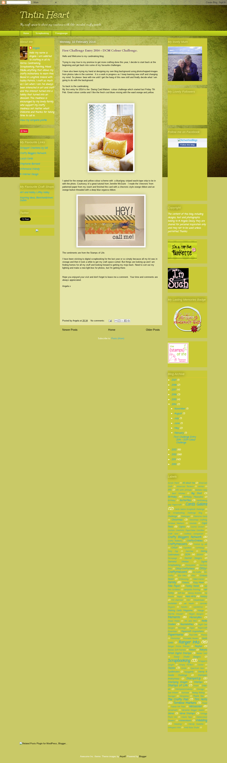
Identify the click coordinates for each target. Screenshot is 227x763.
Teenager (171, 696)
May (177, 428)
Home (26, 33)
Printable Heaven (190, 638)
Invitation (172, 603)
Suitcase (185, 692)
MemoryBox (195, 617)
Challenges (185, 516)
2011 (173, 459)
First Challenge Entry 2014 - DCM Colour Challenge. (99, 50)
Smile (183, 668)
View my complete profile (33, 120)
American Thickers (185, 486)
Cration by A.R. (200, 544)
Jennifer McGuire (118, 183)
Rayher (198, 646)
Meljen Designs (196, 614)
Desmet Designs (193, 558)
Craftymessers (177, 544)
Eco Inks (182, 575)
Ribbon (192, 649)
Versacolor (195, 706)
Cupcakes (187, 547)
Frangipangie (61, 33)
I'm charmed (177, 600)
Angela (36, 48)
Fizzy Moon (198, 582)
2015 (174, 399)
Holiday (203, 596)
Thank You (198, 696)
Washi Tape (186, 717)
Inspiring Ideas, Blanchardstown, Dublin (36, 199)
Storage (200, 689)
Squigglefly (188, 671)
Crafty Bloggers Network (33, 153)
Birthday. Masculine (193, 497)
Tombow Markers (184, 703)
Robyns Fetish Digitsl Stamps (187, 651)
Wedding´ (178, 724)
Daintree (189, 551)
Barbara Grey (201, 490)
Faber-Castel (198, 579)
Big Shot (196, 493)
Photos (204, 635)
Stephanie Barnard (30, 164)
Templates (184, 696)
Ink (188, 600)
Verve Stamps (187, 713)
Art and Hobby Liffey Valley (34, 192)
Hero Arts (190, 596)
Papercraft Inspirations (192, 631)
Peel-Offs (193, 635)
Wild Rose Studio (191, 727)
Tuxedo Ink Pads (178, 706)
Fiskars (185, 582)
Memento (174, 617)
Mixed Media (173, 621)
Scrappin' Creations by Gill (34, 148)
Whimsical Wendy (30, 169)
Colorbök (192, 523)
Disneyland (190, 565)
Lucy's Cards (26, 158)
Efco (193, 575)
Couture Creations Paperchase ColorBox (186, 530)
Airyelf (123, 756)
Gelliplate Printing (192, 589)
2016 (174, 394)
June (177, 423)
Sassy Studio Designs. (187, 656)
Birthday (172, 497)
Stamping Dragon (177, 682)
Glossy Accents (194, 593)
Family (172, 582)
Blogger (142, 756)
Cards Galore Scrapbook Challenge (189, 509)
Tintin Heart (44, 15)
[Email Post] (110, 320)
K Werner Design (29, 174)
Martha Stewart (175, 614)
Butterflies (185, 500)
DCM (187, 554)
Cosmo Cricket (197, 526)
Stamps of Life (177, 685)
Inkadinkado (199, 600)
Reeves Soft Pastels (176, 649)
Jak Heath (188, 603)
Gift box (181, 593)
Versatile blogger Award (193, 710)
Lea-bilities (198, 607)
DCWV (200, 554)
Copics (182, 527)
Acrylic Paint (173, 483)
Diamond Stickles (178, 561)
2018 (174, 385)
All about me (188, 483)
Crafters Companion (193, 533)
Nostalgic (182, 628)
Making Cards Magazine (180, 610)
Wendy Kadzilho (195, 724)
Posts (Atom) (117, 338)
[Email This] (116, 320)
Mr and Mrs (190, 621)
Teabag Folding (198, 692)
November (180, 409)
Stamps (198, 682)
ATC (169, 490)
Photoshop (175, 638)
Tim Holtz (200, 699)
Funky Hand (192, 586)
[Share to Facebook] (125, 320)
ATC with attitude (183, 490)
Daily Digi (173, 551)
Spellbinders (173, 671)
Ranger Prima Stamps (178, 646)
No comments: (98, 320)
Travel (204, 703)
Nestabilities (186, 624)
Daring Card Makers (100, 89)
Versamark (172, 710)
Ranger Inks (188, 642)
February (179, 433)
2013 (174, 450)
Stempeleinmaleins (183, 689)
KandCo (184, 607)
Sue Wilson (173, 692)
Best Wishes (178, 493)
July (176, 418)
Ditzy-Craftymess (185, 568)
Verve (171, 713)
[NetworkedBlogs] (187, 140)
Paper (191, 628)
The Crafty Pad (178, 699)
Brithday (171, 500)
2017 (174, 390)
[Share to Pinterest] (128, 320)
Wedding (201, 720)
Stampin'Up (193, 679)
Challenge (172, 516)
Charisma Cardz (200, 516)
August (178, 413)
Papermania (175, 635)
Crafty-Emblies (195, 541)
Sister (200, 664)
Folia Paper (174, 586)
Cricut (174, 548)
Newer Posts (69, 329)
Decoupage (172, 558)
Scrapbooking (42, 33)
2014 (174, 404)
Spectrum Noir (197, 668)
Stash (195, 685)
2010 (174, 464)
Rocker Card (201, 653)
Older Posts (153, 329)
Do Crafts (197, 572)
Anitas (201, 486)
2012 (174, 454)
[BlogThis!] (119, 320)
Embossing (183, 579)
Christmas (176, 520)
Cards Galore (196, 504)
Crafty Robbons (175, 540)
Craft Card (173, 533)
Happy (179, 596)
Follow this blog (187, 145)
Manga (201, 610)
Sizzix (171, 668)
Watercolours (185, 720)
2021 (174, 380)
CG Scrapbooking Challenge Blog (185, 512)
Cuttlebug (200, 547)
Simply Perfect (186, 664)
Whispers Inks (174, 727)
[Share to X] (122, 320)
